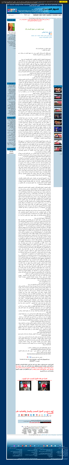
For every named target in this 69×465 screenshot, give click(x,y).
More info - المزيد (40, 2)
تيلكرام (31, 416)
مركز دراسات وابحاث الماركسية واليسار (46, 449)
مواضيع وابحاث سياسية (52, 18)
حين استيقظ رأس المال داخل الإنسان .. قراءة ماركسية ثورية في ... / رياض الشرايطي (11, 121)
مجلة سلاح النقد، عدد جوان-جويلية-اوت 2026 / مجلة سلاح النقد (11, 126)
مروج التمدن (35, 453)
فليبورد (22, 416)
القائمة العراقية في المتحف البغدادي (12, 44)
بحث (41, 427)
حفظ (44, 427)
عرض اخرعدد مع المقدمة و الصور (62, 451)
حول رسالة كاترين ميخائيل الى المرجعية (12, 37)
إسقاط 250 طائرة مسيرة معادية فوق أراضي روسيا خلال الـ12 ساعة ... (12, 93)
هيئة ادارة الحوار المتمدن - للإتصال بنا (62, 452)
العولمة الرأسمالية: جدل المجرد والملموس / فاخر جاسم (11, 135)
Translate (37, 361)
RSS (39, 416)
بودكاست (12, 446)
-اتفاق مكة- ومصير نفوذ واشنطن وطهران (11, 96)
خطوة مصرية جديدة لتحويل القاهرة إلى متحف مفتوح (12, 102)
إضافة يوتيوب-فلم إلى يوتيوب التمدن (16, 451)
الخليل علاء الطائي (44, 18)
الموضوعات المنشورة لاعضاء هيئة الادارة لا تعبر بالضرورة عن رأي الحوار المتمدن (24, 459)
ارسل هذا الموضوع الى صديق (33, 426)
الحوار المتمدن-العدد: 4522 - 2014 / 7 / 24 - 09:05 (41, 35)
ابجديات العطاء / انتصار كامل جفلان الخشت (11, 124)
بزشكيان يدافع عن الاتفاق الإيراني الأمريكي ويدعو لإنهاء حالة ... (11, 113)
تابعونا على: (50, 416)
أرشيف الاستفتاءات (34, 452)
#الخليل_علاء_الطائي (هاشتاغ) (37, 357)
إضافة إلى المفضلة (34, 427)
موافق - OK (63, 1)
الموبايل (19, 416)
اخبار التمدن (35, 449)
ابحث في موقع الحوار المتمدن (17, 455)
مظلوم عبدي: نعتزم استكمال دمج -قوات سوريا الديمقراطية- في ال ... (12, 86)
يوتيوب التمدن (50, 455)
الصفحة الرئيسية (59, 18)
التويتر (45, 416)
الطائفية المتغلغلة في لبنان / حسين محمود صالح (12, 140)
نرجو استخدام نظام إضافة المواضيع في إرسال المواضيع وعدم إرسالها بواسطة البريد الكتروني (53, 459)
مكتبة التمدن (51, 456)
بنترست (28, 416)
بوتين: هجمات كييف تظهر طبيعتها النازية (12, 111)
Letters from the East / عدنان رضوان (11, 133)
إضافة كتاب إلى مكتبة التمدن (17, 452)
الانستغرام (36, 416)
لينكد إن (36, 446)
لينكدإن (33, 416)
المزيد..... (60, 153)
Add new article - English (17, 453)
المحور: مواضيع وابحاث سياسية (45, 37)
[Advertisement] (58, 35)
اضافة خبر (20, 450)
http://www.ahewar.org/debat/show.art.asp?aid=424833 (39, 353)
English (36, 455)
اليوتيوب (42, 416)
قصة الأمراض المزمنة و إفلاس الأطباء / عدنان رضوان (11, 130)
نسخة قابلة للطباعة (43, 426)
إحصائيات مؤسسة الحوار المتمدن (62, 453)
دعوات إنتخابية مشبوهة (11, 41)
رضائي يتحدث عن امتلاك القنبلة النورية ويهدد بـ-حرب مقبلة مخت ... (11, 99)
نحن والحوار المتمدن (11, 42)
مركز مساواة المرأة (49, 450)
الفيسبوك (47, 416)
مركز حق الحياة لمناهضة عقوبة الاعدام (46, 453)
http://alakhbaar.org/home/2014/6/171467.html (41, 349)
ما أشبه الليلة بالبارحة (11, 38)
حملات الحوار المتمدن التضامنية (32, 450)
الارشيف (36, 451)
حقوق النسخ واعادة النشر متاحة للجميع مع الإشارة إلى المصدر (27, 458)
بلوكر (24, 416)
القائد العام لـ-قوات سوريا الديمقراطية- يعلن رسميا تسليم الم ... (11, 105)
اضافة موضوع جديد (19, 449)
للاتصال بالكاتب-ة (27, 427)
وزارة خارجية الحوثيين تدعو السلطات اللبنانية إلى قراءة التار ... (12, 108)
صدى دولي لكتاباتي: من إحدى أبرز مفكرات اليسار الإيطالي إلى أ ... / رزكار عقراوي (11, 144)
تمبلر (26, 416)
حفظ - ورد (24, 426)
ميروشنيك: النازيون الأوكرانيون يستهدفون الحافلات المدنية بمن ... (12, 89)
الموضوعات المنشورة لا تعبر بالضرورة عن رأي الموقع (59, 458)
